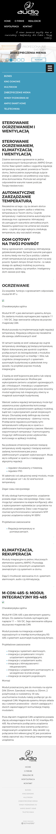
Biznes (8, 76)
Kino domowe (12, 81)
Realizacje (34, 21)
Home (7, 21)
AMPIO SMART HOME (15, 103)
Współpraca (11, 26)
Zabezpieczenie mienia (17, 92)
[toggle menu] (50, 68)
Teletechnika (12, 109)
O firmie (19, 21)
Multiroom (10, 87)
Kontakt (27, 26)
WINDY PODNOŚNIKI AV (16, 98)
